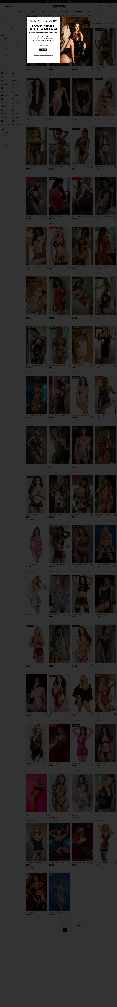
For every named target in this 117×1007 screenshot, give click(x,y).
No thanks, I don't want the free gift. (43, 55)
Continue (43, 49)
